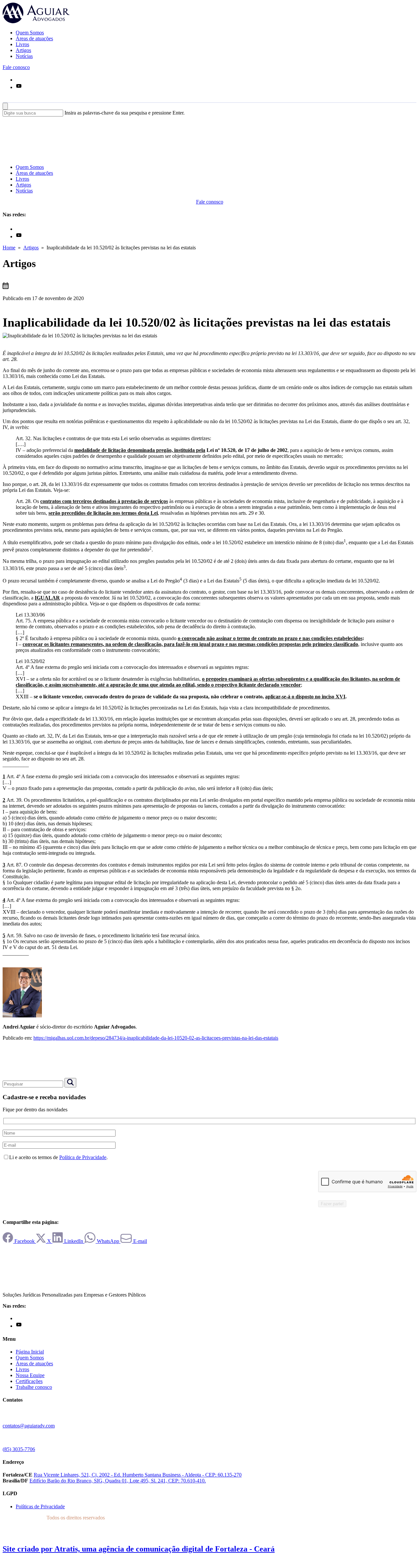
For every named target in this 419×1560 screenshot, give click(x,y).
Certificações (29, 1381)
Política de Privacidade (82, 1157)
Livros (22, 44)
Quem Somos (30, 32)
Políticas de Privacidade (40, 1506)
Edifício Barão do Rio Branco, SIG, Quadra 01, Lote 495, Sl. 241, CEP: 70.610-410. (117, 1480)
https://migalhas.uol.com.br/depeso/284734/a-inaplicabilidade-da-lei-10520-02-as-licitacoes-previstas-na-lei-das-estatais (155, 1038)
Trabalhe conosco (34, 1387)
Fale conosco (16, 67)
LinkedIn (73, 1241)
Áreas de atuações (34, 38)
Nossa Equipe (30, 1375)
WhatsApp (108, 1241)
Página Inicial (30, 1351)
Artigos (23, 50)
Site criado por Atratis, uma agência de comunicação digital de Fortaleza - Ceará (139, 1549)
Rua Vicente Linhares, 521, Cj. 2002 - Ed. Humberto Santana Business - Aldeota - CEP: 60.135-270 (138, 1475)
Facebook (24, 1241)
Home (9, 247)
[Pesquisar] (5, 99)
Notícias (24, 56)
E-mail (139, 1241)
